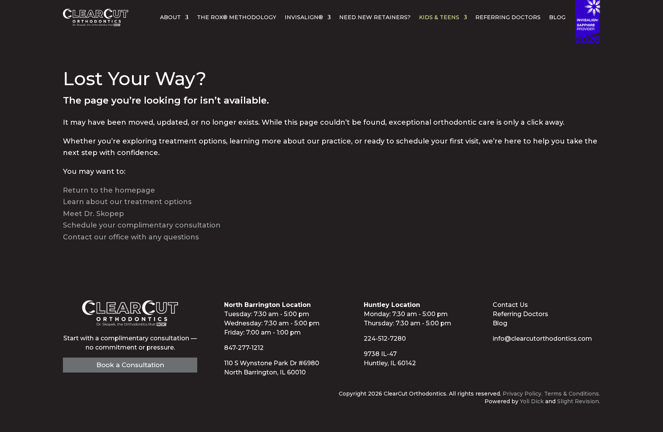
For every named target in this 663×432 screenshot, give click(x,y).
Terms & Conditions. (572, 393)
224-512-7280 (385, 338)
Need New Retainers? (375, 17)
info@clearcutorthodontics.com (542, 338)
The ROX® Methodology (236, 17)
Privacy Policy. (523, 393)
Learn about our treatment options (127, 202)
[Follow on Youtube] (510, 355)
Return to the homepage (109, 190)
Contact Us (510, 304)
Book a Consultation (130, 365)
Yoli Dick (532, 401)
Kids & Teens (439, 17)
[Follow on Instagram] (526, 355)
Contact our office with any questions (131, 237)
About (170, 17)
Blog (557, 17)
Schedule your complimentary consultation (142, 225)
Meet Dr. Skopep (93, 213)
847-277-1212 (244, 347)
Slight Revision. (578, 401)
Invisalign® (304, 17)
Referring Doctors (508, 17)
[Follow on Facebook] (495, 355)
